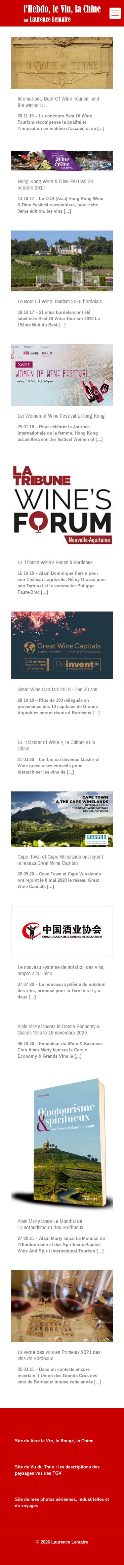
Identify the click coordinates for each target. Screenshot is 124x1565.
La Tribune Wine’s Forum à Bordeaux (55, 562)
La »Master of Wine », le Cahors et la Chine (56, 745)
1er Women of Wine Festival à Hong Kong (61, 415)
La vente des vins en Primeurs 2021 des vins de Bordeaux (59, 1355)
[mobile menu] (115, 13)
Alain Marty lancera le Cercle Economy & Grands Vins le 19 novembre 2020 (59, 1029)
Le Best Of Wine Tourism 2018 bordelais (60, 301)
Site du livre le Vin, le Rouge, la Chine (54, 1440)
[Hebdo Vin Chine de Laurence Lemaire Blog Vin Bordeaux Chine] (62, 13)
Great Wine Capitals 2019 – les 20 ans (57, 689)
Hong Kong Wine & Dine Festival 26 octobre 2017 (55, 184)
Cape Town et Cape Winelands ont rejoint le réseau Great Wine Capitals (60, 860)
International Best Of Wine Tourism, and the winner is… (58, 101)
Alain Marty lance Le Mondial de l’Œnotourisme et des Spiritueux (50, 1224)
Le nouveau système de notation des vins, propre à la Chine (61, 970)
